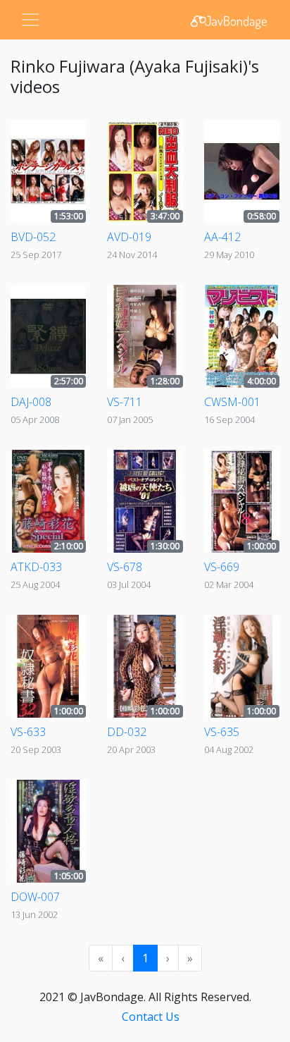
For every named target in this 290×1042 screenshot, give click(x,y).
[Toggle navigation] (30, 19)
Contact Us (150, 1016)
